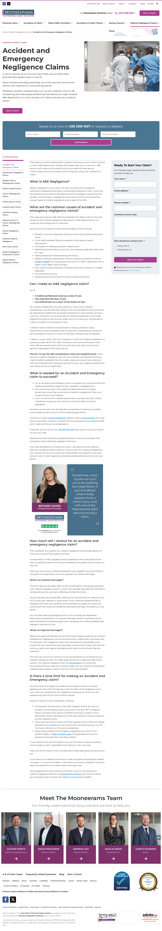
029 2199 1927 (126, 13)
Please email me (124, 250)
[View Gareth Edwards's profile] (146, 838)
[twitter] (8, 3)
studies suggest (42, 261)
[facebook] (4, 3)
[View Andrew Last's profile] (81, 838)
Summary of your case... (126, 214)
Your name (120, 179)
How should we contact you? (129, 241)
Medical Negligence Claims (20, 32)
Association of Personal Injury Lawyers (36, 913)
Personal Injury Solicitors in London (51, 891)
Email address (122, 190)
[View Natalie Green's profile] (113, 838)
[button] (157, 3)
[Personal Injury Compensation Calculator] (133, 29)
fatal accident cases (61, 734)
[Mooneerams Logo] (18, 10)
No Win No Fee (66, 429)
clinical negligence (57, 418)
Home (5, 32)
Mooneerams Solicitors (71, 774)
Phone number (122, 202)
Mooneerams (89, 418)
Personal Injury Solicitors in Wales (18, 891)
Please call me (123, 246)
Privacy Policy (133, 270)
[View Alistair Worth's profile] (16, 838)
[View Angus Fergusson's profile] (49, 838)
